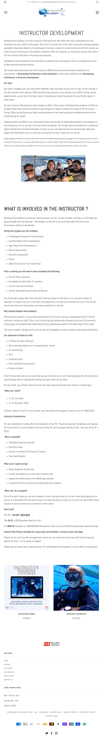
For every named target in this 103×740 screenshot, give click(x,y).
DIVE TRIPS (8, 668)
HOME (6, 661)
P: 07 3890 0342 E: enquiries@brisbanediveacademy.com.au (51, 2)
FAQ (35, 712)
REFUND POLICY (56, 712)
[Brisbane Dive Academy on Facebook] (51, 734)
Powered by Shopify (88, 712)
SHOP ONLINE (9, 676)
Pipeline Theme (51, 716)
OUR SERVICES (9, 672)
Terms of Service (71, 712)
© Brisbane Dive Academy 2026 (19, 712)
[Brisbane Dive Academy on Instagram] (56, 734)
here (81, 531)
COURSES (7, 664)
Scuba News (43, 712)
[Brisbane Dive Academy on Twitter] (46, 734)
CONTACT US (8, 680)
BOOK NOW (25, 515)
